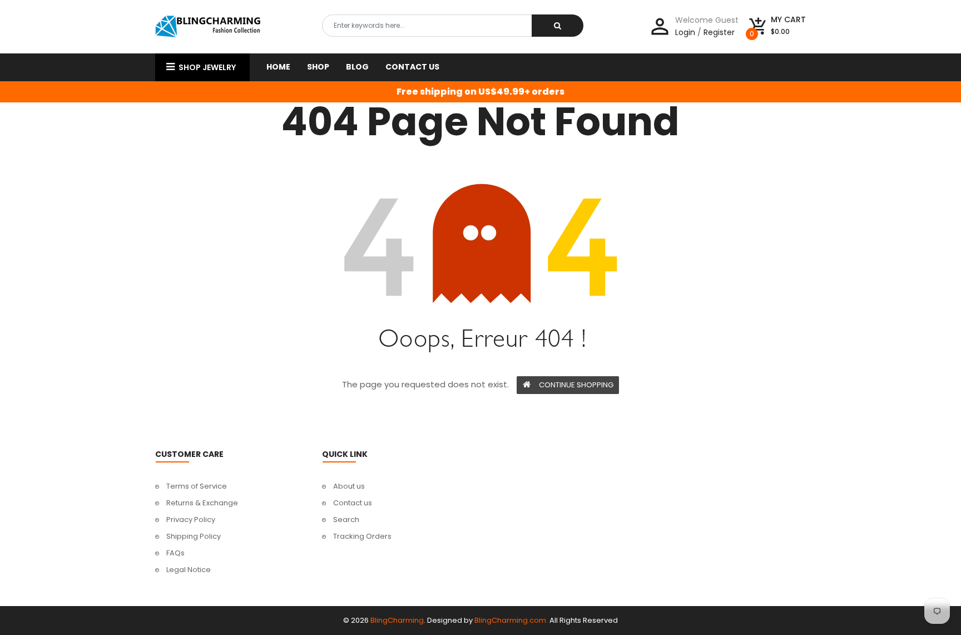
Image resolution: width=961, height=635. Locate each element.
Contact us (352, 503)
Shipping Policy (193, 536)
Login (685, 32)
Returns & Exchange (202, 503)
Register (719, 32)
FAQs (175, 553)
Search (346, 519)
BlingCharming (397, 620)
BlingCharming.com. (511, 620)
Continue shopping (576, 385)
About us (349, 486)
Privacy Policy (190, 519)
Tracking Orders (362, 536)
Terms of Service (196, 486)
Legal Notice (188, 569)
